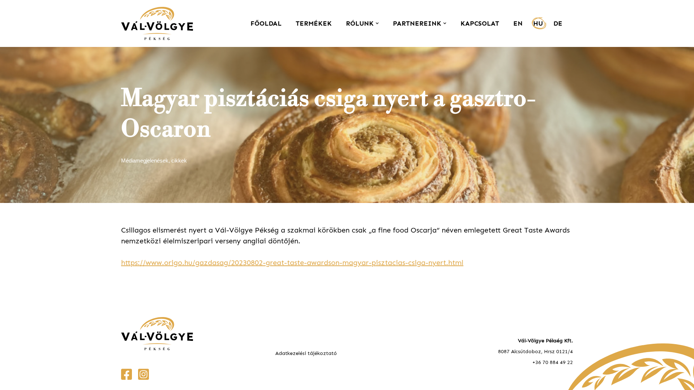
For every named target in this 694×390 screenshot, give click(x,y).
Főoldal (266, 23)
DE (557, 23)
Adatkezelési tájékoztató (306, 353)
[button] (377, 23)
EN (518, 23)
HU (538, 23)
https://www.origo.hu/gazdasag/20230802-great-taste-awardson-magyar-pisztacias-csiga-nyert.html (292, 262)
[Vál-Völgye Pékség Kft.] (159, 23)
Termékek (314, 23)
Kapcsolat (479, 23)
